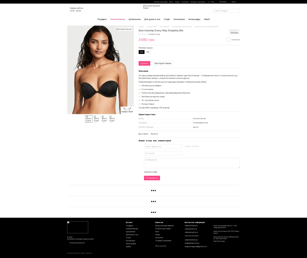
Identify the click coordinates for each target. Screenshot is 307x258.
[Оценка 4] (172, 171)
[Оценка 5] (176, 171)
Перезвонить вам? (192, 236)
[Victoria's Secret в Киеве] (77, 227)
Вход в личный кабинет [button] (164, 226)
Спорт (167, 19)
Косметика (179, 19)
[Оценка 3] (169, 171)
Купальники (135, 19)
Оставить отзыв (154, 34)
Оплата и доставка (161, 2)
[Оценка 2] (165, 171)
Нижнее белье (117, 19)
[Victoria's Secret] (123, 29)
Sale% (207, 19)
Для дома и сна (152, 19)
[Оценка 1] (161, 171)
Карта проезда (219, 241)
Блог (171, 2)
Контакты (185, 2)
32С (148, 52)
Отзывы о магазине (197, 2)
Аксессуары (194, 19)
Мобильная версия (77, 243)
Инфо (177, 2)
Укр (209, 2)
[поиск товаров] (238, 11)
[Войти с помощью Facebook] (201, 146)
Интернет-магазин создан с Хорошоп (79, 253)
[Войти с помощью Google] (205, 146)
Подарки (102, 19)
